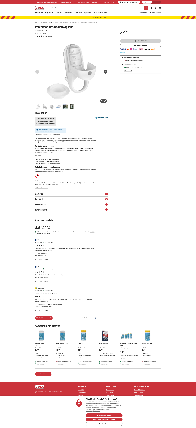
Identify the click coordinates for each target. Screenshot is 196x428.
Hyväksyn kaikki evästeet (104, 415)
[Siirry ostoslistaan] (156, 8)
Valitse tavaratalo (156, 12)
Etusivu (37, 22)
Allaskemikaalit (76, 22)
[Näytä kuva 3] (52, 107)
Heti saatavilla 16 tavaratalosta (43, 363)
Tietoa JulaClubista (139, 390)
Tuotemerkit (68, 12)
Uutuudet (59, 12)
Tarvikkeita (39, 199)
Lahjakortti (113, 2)
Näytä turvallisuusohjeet (41, 187)
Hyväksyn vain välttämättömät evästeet (104, 419)
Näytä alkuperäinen (52, 293)
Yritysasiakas (156, 2)
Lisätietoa (39, 194)
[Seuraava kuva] (105, 72)
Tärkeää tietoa (41, 209)
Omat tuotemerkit (110, 395)
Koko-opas (81, 395)
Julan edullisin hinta (100, 12)
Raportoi (46, 259)
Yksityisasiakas (147, 2)
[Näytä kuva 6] (72, 107)
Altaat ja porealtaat (53, 22)
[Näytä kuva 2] (45, 107)
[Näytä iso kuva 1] (71, 72)
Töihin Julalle (109, 392)
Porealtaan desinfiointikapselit (89, 22)
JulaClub (106, 2)
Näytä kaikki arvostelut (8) (43, 318)
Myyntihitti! (87, 12)
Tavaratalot (81, 390)
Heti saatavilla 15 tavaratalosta (64, 363)
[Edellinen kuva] (37, 72)
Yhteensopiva (40, 204)
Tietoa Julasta (110, 390)
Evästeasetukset (104, 423)
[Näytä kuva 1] (38, 107)
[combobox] (97, 8)
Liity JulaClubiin (138, 392)
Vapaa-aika (43, 22)
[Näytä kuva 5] (65, 107)
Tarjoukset (78, 12)
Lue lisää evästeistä (101, 409)
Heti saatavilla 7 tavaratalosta (85, 363)
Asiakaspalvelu (143, 12)
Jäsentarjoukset (138, 395)
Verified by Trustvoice (88, 318)
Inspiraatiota (49, 12)
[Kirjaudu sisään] (151, 8)
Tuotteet (37, 12)
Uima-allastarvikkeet (65, 22)
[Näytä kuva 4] (58, 107)
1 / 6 (102, 101)
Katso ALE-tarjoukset (101, 17)
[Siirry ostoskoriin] (160, 8)
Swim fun (37, 30)
